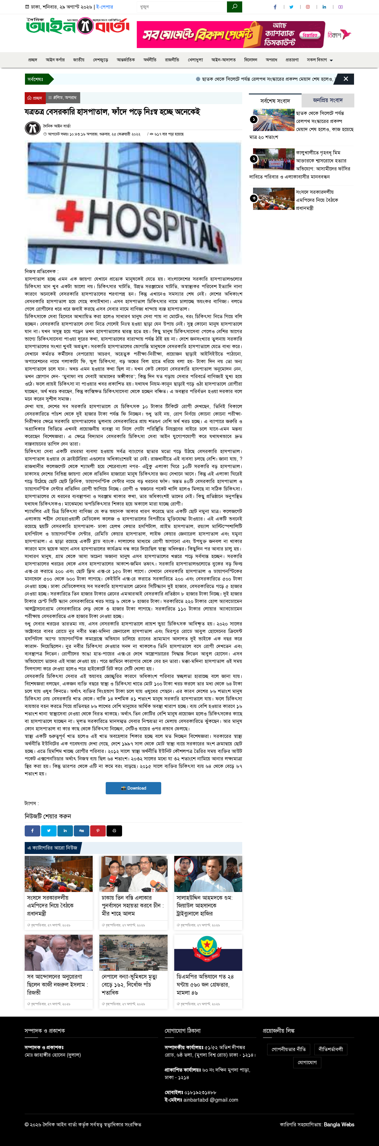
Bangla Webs (339, 1125)
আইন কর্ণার (55, 60)
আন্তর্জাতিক (126, 60)
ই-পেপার (104, 7)
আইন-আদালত (223, 60)
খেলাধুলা (195, 60)
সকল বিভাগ (317, 60)
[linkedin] (325, 7)
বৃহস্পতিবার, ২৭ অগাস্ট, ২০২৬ (50, 925)
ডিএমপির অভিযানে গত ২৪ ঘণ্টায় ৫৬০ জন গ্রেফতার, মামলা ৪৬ (205, 984)
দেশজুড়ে (100, 60)
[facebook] (275, 7)
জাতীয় (78, 60)
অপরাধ (271, 60)
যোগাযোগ (307, 1062)
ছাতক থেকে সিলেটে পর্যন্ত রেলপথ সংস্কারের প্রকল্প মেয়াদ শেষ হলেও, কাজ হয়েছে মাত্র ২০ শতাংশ (272, 79)
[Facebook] (32, 830)
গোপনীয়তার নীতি (289, 1049)
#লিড (58, 97)
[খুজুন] (234, 6)
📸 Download (133, 788)
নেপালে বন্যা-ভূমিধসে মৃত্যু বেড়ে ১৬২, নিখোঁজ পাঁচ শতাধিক (129, 984)
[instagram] (308, 7)
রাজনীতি (172, 60)
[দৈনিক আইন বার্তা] (77, 25)
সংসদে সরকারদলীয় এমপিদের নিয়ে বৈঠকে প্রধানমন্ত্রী (50, 906)
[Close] (341, 80)
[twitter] (292, 7)
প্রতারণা (292, 60)
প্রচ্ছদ (32, 60)
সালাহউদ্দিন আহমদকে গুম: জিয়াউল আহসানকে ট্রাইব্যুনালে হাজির (205, 906)
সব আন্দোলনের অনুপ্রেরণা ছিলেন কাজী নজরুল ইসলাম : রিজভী (57, 984)
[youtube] (341, 7)
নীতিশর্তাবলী (331, 1049)
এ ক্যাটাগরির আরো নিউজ (52, 848)
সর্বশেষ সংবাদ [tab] (275, 101)
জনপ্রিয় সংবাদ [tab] (328, 100)
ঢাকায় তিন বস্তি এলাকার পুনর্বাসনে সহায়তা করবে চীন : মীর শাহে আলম (133, 906)
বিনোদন (250, 60)
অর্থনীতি (149, 60)
